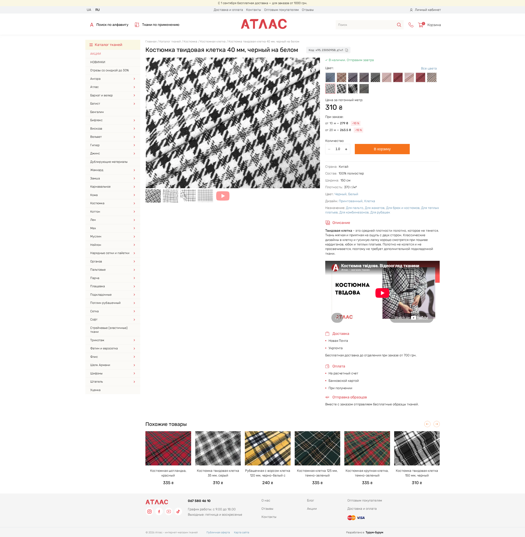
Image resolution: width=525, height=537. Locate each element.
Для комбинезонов (354, 212)
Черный (340, 194)
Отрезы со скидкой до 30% (109, 70)
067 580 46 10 (199, 501)
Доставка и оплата (228, 10)
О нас (265, 500)
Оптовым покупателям (281, 10)
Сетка (94, 311)
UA (89, 10)
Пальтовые (98, 269)
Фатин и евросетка (104, 348)
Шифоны (96, 373)
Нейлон (95, 245)
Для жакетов (375, 208)
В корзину (382, 149)
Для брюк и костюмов (403, 208)
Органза (96, 261)
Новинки (97, 62)
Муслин (95, 236)
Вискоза (96, 128)
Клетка (369, 201)
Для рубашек (380, 212)
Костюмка (97, 203)
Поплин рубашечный (105, 303)
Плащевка (97, 286)
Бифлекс (96, 120)
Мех (93, 228)
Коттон (95, 211)
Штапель (96, 381)
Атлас (94, 87)
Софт (93, 319)
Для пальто (354, 208)
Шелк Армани (100, 365)
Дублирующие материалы (109, 162)
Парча (94, 278)
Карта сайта (241, 532)
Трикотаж (97, 340)
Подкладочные (101, 294)
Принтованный (351, 201)
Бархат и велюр (101, 95)
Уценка (95, 390)
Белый (353, 194)
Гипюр (95, 145)
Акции (95, 54)
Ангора (95, 79)
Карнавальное (100, 186)
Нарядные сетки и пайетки (109, 253)
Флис (94, 357)
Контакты (253, 10)
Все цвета (429, 68)
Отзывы (308, 10)
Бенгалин (97, 112)
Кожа (94, 195)
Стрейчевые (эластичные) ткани (109, 330)
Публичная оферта (218, 532)
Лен (93, 220)
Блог (310, 500)
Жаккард (96, 170)
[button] (427, 424)
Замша (95, 178)
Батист (95, 103)
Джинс (95, 153)
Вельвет (96, 137)
